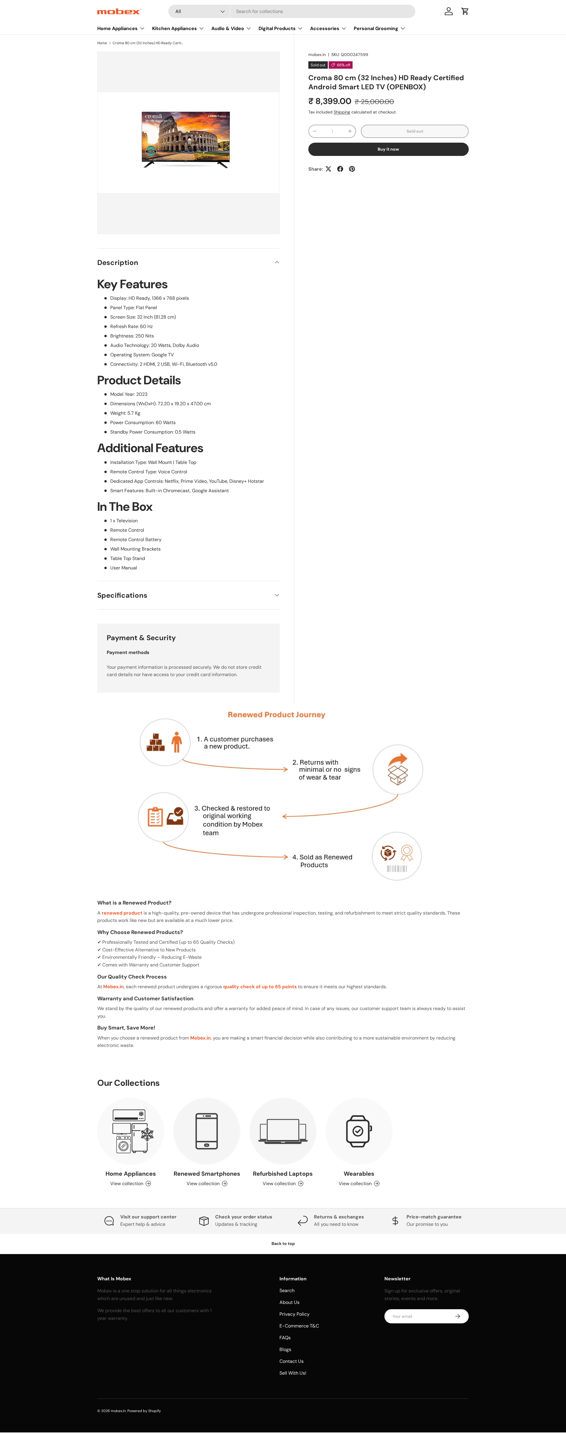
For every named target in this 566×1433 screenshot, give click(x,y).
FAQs (285, 1338)
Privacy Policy (294, 1314)
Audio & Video (227, 28)
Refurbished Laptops (283, 1173)
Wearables (359, 1173)
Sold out (415, 131)
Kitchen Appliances (174, 28)
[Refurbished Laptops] (283, 1131)
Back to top (283, 1243)
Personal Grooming (376, 28)
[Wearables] (359, 1131)
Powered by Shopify (144, 1411)
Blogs (285, 1349)
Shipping (342, 112)
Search (286, 1290)
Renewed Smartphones (207, 1173)
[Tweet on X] (328, 169)
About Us (289, 1302)
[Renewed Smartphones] (207, 1131)
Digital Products (277, 28)
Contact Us (291, 1361)
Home (102, 43)
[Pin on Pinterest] (352, 169)
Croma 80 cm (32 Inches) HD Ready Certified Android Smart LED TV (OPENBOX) (148, 43)
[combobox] (291, 11)
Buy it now (388, 149)
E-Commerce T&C (299, 1326)
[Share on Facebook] (340, 169)
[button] (465, 11)
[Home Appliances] (131, 1131)
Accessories (324, 28)
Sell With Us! (292, 1373)
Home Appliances (117, 28)
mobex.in (317, 54)
